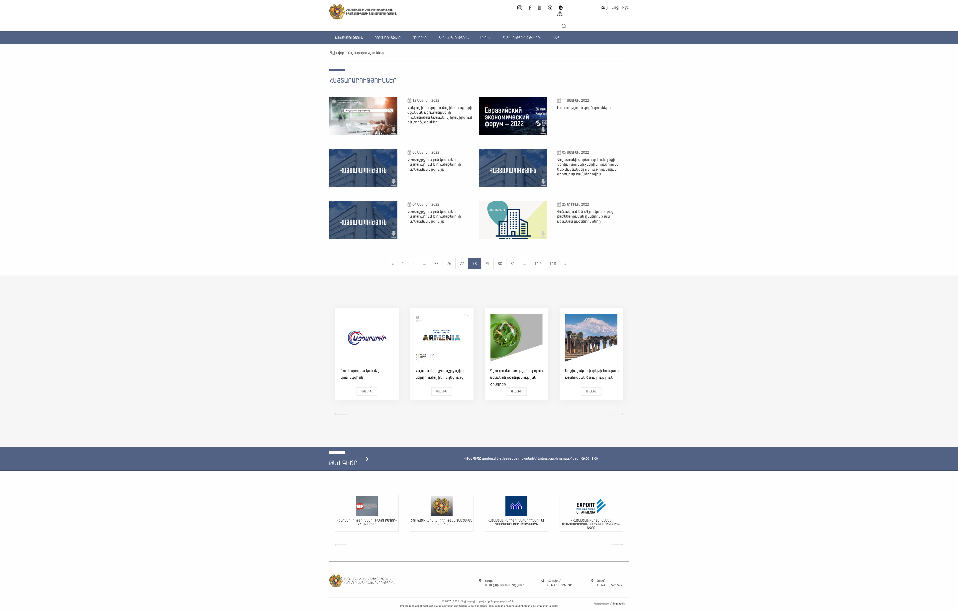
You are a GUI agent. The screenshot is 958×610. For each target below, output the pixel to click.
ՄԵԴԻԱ (485, 37)
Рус (625, 7)
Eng (615, 7)
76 (449, 263)
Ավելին (366, 391)
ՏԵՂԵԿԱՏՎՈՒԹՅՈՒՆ (454, 37)
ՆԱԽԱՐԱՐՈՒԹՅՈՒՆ (349, 37)
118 (552, 263)
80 (500, 263)
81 (512, 263)
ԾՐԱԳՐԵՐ (420, 37)
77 (462, 263)
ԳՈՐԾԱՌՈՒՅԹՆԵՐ (388, 37)
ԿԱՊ (556, 37)
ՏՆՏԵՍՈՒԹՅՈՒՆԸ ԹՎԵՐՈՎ (521, 37)
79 (487, 263)
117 (537, 263)
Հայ (604, 7)
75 (436, 263)
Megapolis (619, 603)
